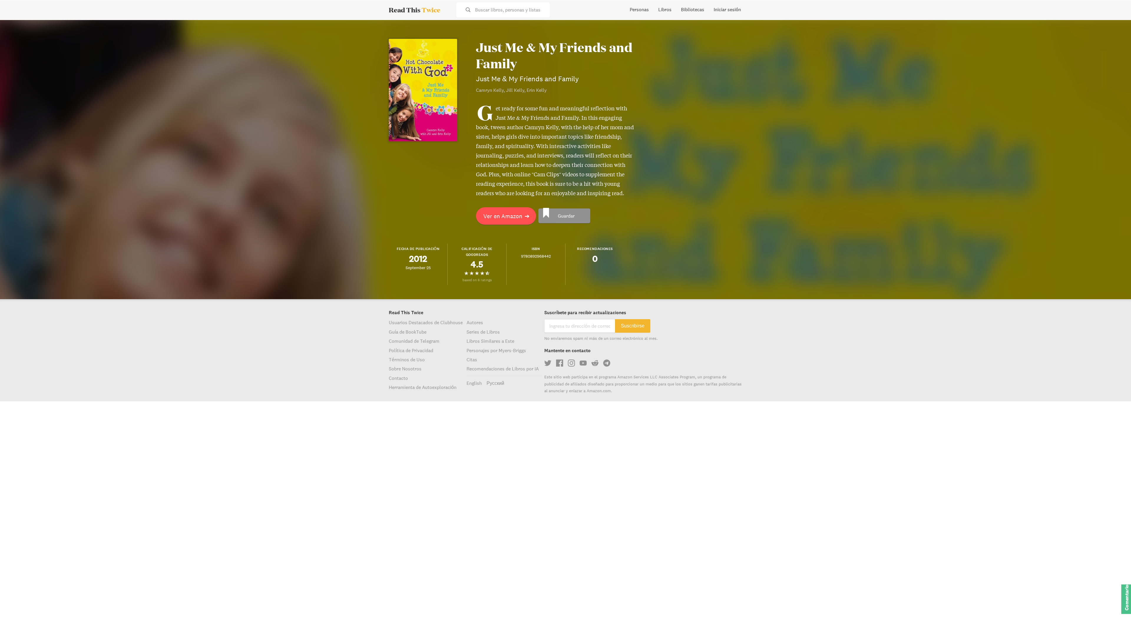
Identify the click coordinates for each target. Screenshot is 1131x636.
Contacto (398, 378)
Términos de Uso (407, 359)
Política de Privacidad (411, 350)
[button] (1116, 621)
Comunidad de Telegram (414, 341)
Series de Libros (483, 332)
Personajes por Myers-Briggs (496, 350)
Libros (665, 9)
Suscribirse (632, 325)
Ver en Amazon (506, 216)
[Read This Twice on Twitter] (547, 363)
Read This (414, 9)
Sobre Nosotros (405, 369)
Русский (495, 383)
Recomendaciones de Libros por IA (503, 369)
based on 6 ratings (477, 280)
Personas (639, 9)
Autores (475, 322)
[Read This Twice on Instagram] (571, 363)
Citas (472, 359)
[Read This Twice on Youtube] (583, 363)
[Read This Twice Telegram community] (606, 363)
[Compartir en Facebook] (1117, 40)
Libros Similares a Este (490, 341)
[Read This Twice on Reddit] (594, 363)
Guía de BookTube (407, 332)
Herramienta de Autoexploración (423, 387)
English (474, 383)
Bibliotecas (692, 9)
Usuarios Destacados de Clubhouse (426, 322)
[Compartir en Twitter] (1117, 29)
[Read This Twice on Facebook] (559, 363)
